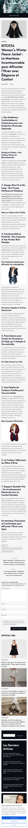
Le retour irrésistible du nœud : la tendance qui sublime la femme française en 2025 (13, 693)
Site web (3, 615)
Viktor (11, 84)
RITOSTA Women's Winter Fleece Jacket (12, 548)
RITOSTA (5, 545)
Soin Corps (14, 3)
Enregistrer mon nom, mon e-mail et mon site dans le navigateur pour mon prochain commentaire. (14, 622)
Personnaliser (14, 821)
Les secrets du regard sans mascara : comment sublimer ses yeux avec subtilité (13, 786)
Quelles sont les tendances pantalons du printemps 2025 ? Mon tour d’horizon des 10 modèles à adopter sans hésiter (13, 723)
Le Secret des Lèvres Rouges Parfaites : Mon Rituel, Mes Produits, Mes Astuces (13, 755)
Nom (3, 604)
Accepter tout (14, 817)
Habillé (4, 41)
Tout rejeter (14, 825)
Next (14, 572)
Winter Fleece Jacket (7, 551)
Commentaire (5, 588)
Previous (14, 561)
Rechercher (6, 733)
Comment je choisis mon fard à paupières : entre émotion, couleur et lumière (14, 763)
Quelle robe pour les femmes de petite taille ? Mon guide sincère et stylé (13, 664)
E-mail (3, 609)
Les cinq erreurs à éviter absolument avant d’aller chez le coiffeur (13, 778)
